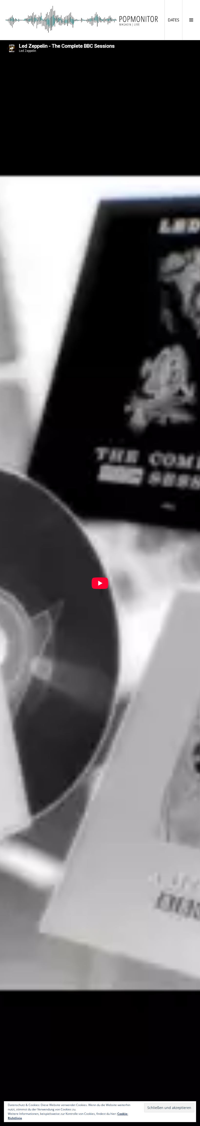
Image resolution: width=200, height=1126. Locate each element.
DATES (175, 20)
